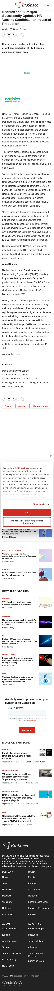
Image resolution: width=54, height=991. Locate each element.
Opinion (6, 598)
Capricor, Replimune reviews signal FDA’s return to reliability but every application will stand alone (17, 679)
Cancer (6, 569)
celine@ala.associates (39, 383)
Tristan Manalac (8, 578)
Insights (6, 750)
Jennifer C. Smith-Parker (35, 762)
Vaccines (22, 406)
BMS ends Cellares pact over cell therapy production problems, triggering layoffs (18, 798)
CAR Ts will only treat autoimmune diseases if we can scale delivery (17, 603)
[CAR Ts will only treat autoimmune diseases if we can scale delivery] (45, 603)
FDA (4, 674)
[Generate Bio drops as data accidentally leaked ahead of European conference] (45, 555)
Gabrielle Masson (9, 562)
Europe (8, 406)
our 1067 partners (20, 468)
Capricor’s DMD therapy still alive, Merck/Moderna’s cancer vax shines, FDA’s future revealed (18, 818)
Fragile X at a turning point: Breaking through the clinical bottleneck (16, 756)
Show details (39, 504)
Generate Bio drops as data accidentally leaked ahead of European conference (19, 556)
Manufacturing (40, 406)
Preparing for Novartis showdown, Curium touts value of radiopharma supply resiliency (17, 660)
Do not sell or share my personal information (27, 522)
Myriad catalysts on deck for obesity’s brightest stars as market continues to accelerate (19, 622)
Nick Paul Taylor (8, 666)
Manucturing (9, 655)
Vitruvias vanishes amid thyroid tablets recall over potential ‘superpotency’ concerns (17, 777)
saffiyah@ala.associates (14, 383)
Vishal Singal (7, 608)
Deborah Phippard (9, 537)
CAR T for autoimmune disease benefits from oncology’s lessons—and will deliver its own (19, 531)
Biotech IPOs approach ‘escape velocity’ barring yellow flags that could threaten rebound (19, 641)
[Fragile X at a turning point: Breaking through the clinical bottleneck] (45, 752)
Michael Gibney (8, 628)
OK (27, 512)
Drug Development (12, 550)
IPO (3, 636)
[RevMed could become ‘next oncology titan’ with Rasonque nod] (45, 574)
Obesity (6, 617)
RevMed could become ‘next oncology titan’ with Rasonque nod (19, 574)
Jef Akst (29, 825)
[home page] (16, 845)
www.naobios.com (11, 354)
